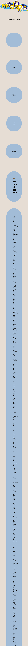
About (14, 67)
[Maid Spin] (14, 6)
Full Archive (14, 95)
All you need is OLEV (14, 19)
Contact (14, 151)
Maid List (14, 123)
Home (14, 40)
